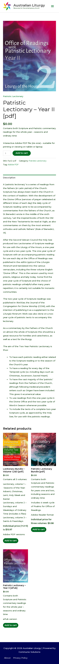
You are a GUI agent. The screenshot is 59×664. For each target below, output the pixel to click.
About (7, 658)
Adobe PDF (13, 164)
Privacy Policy (20, 658)
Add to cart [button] (11, 540)
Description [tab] (9, 177)
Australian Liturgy (29, 5)
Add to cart (22, 153)
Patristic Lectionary (13, 96)
